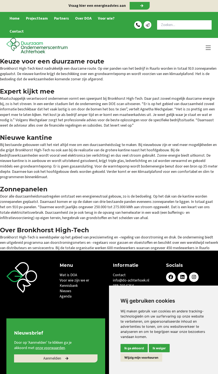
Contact (17, 31)
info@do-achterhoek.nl (131, 280)
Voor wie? (106, 18)
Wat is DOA (68, 275)
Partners (61, 18)
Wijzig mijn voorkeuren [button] (141, 357)
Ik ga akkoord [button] (134, 348)
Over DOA (83, 18)
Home (15, 18)
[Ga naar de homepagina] (36, 45)
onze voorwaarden (50, 348)
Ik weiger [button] (159, 348)
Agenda (66, 296)
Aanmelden (52, 358)
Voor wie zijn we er (74, 280)
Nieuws (65, 291)
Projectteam (37, 18)
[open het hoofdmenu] (208, 47)
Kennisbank (69, 285)
